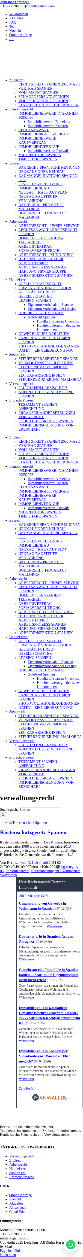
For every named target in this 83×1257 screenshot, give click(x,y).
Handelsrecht (18, 1169)
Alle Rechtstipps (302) (33, 896)
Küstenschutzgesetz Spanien (33, 832)
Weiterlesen (8, 875)
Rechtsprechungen (44, 871)
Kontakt (15, 1199)
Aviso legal (17, 1207)
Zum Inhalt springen (15, 2)
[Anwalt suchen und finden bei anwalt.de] (49, 1100)
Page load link (10, 1251)
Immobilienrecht (17, 871)
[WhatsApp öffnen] (71, 1245)
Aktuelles (16, 1203)
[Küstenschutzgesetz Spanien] (28, 823)
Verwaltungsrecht (22, 1156)
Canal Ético (17, 1212)
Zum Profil (26, 1088)
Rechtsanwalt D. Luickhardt (27, 862)
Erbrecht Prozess (21, 1177)
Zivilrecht (16, 1160)
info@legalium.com (40, 6)
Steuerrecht (17, 1173)
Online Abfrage (20, 1195)
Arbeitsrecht (18, 1164)
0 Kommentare (69, 871)
